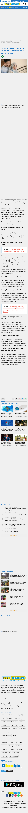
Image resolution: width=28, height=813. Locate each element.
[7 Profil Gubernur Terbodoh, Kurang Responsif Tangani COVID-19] (7, 437)
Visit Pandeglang (13, 756)
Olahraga (11, 746)
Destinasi (9, 718)
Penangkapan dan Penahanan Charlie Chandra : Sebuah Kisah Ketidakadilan (20, 429)
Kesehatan (16, 735)
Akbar (5, 56)
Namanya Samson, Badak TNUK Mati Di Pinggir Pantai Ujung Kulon (15, 530)
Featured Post (5, 725)
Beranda (3, 41)
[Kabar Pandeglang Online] (12, 4)
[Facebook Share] (13, 399)
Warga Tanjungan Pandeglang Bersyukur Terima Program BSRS (18, 583)
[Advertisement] (14, 25)
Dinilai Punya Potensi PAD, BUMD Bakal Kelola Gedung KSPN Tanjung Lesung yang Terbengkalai (18, 576)
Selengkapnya (13, 535)
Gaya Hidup (14, 725)
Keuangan (4, 739)
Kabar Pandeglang (6, 732)
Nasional (4, 746)
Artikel (3, 715)
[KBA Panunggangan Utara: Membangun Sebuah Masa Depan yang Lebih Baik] (21, 437)
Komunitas (4, 742)
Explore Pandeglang (12, 721)
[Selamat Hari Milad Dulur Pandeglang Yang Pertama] (3, 604)
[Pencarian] (26, 4)
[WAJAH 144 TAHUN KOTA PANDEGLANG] (3, 597)
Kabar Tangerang (6, 735)
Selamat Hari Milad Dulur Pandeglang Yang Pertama (17, 604)
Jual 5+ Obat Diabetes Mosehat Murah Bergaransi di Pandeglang (15, 525)
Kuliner (11, 742)
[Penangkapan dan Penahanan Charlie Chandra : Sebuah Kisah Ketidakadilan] (21, 423)
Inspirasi (15, 728)
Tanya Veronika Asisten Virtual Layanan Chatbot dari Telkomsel (15, 519)
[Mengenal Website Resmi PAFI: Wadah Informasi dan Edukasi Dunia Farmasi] (7, 408)
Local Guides (19, 742)
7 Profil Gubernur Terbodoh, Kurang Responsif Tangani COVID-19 (6, 444)
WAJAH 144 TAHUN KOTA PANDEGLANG (16, 597)
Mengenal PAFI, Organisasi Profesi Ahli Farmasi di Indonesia (7, 429)
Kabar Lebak (22, 728)
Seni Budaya (20, 749)
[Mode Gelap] (23, 4)
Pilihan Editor (5, 749)
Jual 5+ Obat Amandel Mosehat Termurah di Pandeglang (15, 509)
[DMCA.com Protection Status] (7, 770)
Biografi (20, 715)
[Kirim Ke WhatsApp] (25, 399)
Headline (22, 725)
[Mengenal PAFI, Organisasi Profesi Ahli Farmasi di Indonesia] (7, 423)
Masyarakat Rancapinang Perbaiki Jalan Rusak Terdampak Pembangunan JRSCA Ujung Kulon (17, 590)
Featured (8, 41)
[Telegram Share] (22, 399)
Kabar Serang (17, 732)
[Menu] (2, 4)
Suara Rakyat (16, 752)
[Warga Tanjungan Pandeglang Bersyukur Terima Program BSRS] (5, 583)
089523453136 (10, 708)
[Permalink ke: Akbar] (2, 56)
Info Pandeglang (6, 728)
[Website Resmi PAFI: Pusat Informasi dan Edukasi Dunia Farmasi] (21, 408)
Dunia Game (17, 718)
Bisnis (3, 718)
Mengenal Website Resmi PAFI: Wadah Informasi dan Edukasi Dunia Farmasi (7, 415)
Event (3, 721)
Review (13, 749)
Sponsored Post (6, 752)
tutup (3, 791)
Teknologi (4, 756)
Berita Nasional (11, 715)
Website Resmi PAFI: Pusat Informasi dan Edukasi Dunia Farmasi (21, 415)
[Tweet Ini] (16, 399)
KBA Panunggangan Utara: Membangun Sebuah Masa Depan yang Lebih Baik (20, 444)
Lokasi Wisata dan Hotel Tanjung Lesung (15, 514)
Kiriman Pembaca (13, 739)
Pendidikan (18, 746)
